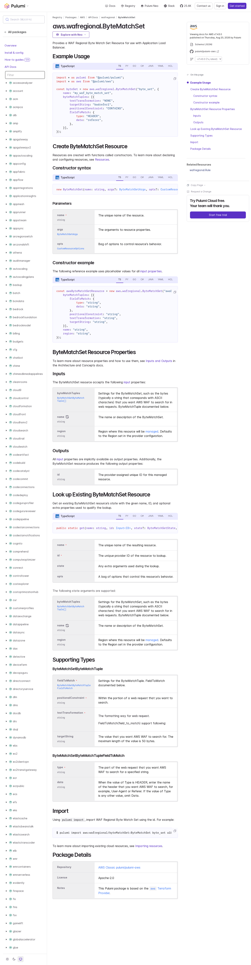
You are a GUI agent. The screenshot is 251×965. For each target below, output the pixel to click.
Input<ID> (123, 528)
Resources (102, 159)
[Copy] (174, 79)
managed (152, 431)
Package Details (200, 148)
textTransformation (70, 712)
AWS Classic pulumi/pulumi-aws (119, 867)
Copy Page (197, 185)
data (60, 782)
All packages (17, 32)
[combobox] (24, 19)
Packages (71, 17)
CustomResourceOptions (70, 248)
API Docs (10, 66)
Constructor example (206, 102)
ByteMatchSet (126, 17)
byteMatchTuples (68, 393)
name (60, 416)
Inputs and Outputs (159, 361)
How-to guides (17, 59)
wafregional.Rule (200, 170)
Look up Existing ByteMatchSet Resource (216, 128)
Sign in (220, 5)
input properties (151, 271)
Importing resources (148, 846)
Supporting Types (201, 135)
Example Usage (200, 82)
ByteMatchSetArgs (132, 189)
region (61, 431)
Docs (112, 5)
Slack (171, 5)
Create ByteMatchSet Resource (210, 89)
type (60, 767)
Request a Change (201, 191)
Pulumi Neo (151, 5)
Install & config (14, 52)
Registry (130, 5)
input (127, 382)
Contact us (204, 5)
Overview (11, 45)
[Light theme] (7, 959)
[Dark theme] (14, 959)
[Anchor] (148, 25)
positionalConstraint (70, 697)
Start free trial (218, 214)
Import (194, 142)
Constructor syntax (205, 95)
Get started (237, 5)
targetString (65, 736)
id (58, 474)
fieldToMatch (66, 680)
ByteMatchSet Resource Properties (212, 109)
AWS (82, 17)
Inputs (197, 115)
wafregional (108, 17)
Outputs (198, 122)
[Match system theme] (21, 959)
